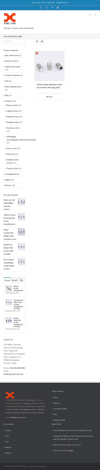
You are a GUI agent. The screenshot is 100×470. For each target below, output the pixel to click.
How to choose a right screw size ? (67, 445)
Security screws (13, 128)
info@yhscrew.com (62, 3)
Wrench (8, 185)
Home (55, 397)
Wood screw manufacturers (18, 288)
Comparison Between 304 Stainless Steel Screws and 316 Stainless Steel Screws (73, 437)
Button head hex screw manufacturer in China (18, 322)
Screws (8, 101)
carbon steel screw (12, 67)
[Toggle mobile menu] (95, 14)
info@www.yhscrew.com (13, 374)
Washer (8, 180)
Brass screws (12, 105)
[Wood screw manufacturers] (9, 287)
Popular (7, 280)
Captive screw (12, 111)
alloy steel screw (11, 55)
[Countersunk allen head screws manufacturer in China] (9, 301)
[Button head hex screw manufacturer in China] (9, 319)
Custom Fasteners (12, 75)
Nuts (7, 81)
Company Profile (60, 409)
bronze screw (10, 61)
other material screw (13, 87)
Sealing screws (13, 122)
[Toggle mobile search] (90, 14)
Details (50, 97)
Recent (14, 280)
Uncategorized (11, 174)
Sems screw (12, 148)
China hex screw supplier (63, 450)
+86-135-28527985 (17, 368)
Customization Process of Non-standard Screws (72, 430)
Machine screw (13, 117)
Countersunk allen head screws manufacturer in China (18, 304)
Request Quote (59, 420)
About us (56, 403)
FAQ (55, 414)
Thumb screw (12, 168)
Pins (7, 95)
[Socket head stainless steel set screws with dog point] (49, 66)
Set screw (11, 154)
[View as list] (42, 41)
